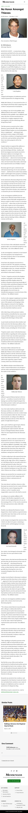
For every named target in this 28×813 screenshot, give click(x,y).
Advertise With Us (7, 794)
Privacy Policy (19, 790)
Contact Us (5, 805)
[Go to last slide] (4, 718)
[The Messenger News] (8, 2)
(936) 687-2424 (19, 807)
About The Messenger (7, 803)
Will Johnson (5, 16)
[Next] (24, 718)
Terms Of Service (20, 792)
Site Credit (20, 811)
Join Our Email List (7, 796)
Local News (7, 6)
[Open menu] (24, 2)
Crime (2, 6)
